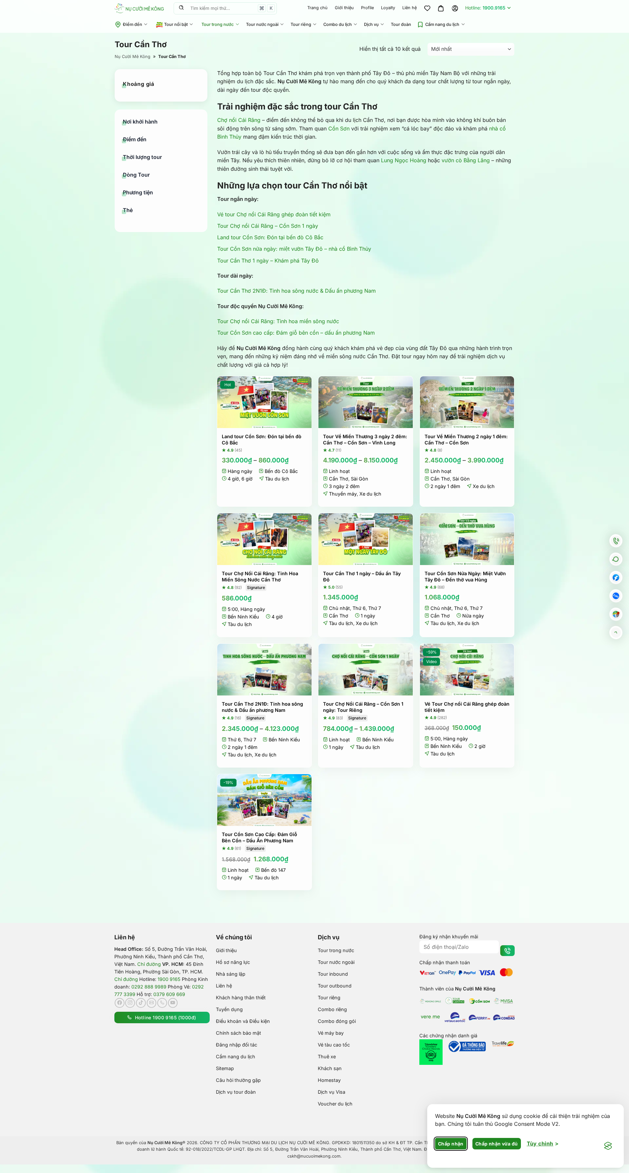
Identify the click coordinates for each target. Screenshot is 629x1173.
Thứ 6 (359, 608)
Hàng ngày (240, 471)
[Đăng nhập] (454, 8)
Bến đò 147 (273, 870)
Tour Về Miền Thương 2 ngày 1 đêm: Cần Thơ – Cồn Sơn (466, 439)
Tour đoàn (401, 24)
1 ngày (368, 615)
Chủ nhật (339, 608)
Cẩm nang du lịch (442, 24)
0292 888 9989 (148, 986)
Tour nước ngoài (262, 24)
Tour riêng (301, 24)
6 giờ (247, 478)
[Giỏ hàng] (441, 8)
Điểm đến (132, 24)
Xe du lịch (370, 494)
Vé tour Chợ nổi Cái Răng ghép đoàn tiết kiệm (274, 214)
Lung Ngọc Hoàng (403, 160)
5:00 (233, 609)
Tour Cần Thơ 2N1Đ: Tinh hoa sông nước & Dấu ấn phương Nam (296, 290)
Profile (367, 7)
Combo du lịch (337, 24)
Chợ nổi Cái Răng (238, 120)
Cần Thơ (338, 478)
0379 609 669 (169, 994)
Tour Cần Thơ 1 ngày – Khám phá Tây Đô (268, 260)
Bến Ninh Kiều (243, 616)
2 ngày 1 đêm (445, 486)
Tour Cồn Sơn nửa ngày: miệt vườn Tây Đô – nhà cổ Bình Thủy (294, 248)
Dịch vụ (371, 24)
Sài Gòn (359, 478)
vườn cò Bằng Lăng (466, 160)
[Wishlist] (427, 8)
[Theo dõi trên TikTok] (141, 1003)
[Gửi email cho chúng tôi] (152, 1003)
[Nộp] (181, 8)
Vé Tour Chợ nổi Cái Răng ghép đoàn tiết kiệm (467, 707)
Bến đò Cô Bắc (281, 471)
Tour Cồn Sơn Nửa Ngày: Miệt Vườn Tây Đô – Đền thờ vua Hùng (465, 576)
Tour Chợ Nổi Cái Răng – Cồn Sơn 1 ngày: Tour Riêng (363, 707)
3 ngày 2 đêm (344, 486)
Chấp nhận (451, 1143)
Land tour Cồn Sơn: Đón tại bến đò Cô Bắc (270, 237)
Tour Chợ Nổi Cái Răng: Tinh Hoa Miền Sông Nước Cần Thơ (260, 576)
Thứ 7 (374, 608)
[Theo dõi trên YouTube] (173, 1003)
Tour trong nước (217, 24)
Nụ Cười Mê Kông (132, 56)
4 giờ (233, 478)
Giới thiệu (344, 7)
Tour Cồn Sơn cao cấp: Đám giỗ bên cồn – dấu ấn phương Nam (296, 332)
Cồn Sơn (339, 128)
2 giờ (480, 746)
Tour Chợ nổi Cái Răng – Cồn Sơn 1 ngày (267, 226)
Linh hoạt (339, 471)
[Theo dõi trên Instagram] (130, 1003)
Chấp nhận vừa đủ (496, 1143)
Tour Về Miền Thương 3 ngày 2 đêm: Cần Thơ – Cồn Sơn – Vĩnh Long (365, 439)
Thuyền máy (343, 494)
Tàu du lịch (277, 478)
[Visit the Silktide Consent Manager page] (608, 1146)
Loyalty (388, 7)
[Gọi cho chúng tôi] (162, 1003)
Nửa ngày (473, 615)
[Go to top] (616, 632)
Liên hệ (409, 7)
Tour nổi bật (176, 24)
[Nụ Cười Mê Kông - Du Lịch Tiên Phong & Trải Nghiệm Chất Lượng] (139, 8)
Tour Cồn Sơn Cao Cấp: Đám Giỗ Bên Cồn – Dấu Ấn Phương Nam (259, 837)
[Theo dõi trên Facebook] (119, 1003)
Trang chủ (317, 7)
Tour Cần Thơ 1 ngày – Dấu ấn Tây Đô (362, 576)
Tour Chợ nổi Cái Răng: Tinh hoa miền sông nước (278, 321)
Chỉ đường (149, 964)
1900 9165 (169, 979)
